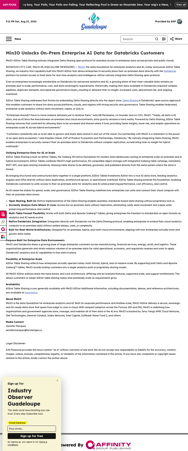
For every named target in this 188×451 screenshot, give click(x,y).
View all (181, 4)
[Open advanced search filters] (163, 39)
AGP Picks (9, 4)
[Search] (156, 39)
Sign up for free (31, 436)
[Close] (57, 380)
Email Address (17, 422)
